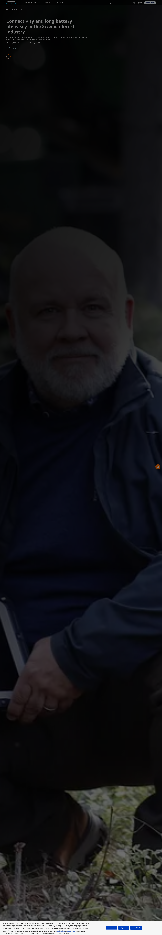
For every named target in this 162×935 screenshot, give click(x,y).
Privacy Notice (71, 931)
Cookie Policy (61, 931)
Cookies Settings (111, 928)
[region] (81, 928)
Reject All (123, 928)
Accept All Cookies (136, 928)
